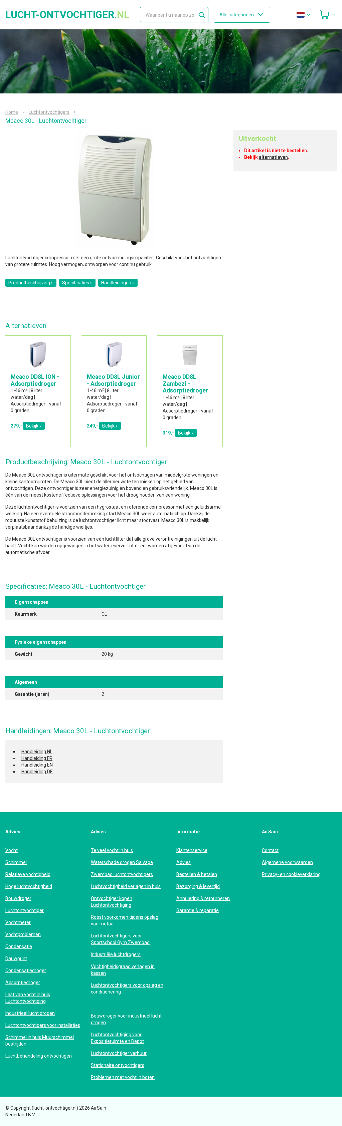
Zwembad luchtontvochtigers (122, 874)
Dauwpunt (16, 958)
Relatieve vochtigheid (27, 874)
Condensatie (18, 946)
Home (11, 112)
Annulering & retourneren (203, 898)
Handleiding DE (37, 771)
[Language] (304, 14)
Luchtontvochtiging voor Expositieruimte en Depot (117, 1038)
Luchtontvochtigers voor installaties (42, 1025)
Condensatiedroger (25, 970)
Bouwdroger (18, 898)
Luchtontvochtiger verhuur (119, 1053)
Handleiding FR (36, 758)
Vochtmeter (18, 922)
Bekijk (32, 426)
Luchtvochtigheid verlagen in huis (126, 886)
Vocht (11, 850)
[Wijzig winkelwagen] (328, 14)
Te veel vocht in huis (112, 850)
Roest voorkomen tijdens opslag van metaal (124, 920)
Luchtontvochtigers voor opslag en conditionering (127, 988)
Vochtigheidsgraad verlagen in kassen (123, 970)
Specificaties (75, 282)
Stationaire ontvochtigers (117, 1065)
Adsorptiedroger (22, 982)
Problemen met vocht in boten (123, 1077)
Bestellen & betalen (196, 874)
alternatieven (273, 157)
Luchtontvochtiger (24, 910)
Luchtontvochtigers (49, 112)
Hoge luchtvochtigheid (28, 886)
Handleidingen (116, 282)
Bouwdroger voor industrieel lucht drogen (126, 1019)
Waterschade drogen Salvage (122, 862)
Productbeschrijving (29, 282)
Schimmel (16, 862)
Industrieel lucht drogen (30, 1013)
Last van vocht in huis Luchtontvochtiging (27, 998)
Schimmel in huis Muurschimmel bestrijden (39, 1041)
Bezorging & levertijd (198, 886)
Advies (183, 862)
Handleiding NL (36, 751)
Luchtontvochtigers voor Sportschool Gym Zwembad (120, 939)
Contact (270, 850)
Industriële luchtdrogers (116, 954)
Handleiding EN (37, 765)
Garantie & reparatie (197, 910)
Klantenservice (191, 850)
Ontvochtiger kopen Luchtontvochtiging (111, 902)
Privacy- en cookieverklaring (291, 874)
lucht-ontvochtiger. (67, 14)
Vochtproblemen (23, 934)
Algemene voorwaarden (287, 862)
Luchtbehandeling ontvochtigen (38, 1056)
